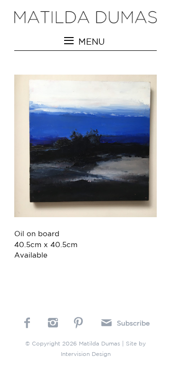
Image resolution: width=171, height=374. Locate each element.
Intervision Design (86, 354)
